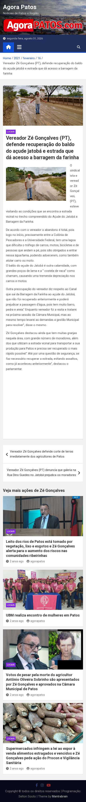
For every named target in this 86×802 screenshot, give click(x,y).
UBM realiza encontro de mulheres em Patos (43, 615)
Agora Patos (19, 6)
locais (11, 131)
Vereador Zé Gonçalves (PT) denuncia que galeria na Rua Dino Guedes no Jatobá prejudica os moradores (41, 472)
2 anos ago (17, 561)
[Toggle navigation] (19, 47)
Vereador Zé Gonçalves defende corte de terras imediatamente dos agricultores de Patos (41, 454)
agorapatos (37, 561)
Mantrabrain (60, 796)
